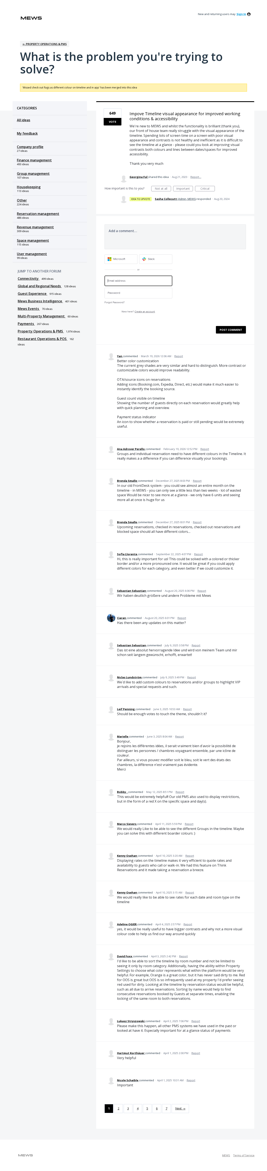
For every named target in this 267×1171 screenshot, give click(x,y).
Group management (33, 173)
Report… (195, 177)
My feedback (27, 133)
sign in (241, 14)
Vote (112, 122)
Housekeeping (28, 187)
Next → (180, 1108)
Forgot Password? (115, 302)
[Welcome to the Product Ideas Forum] (31, 18)
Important (184, 189)
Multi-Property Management (41, 316)
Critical (207, 189)
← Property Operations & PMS (45, 44)
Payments (26, 323)
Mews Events (29, 308)
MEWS (226, 1155)
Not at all (163, 189)
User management (32, 254)
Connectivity (28, 278)
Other (22, 200)
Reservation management (38, 213)
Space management (33, 240)
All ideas (23, 120)
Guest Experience (32, 293)
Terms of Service (243, 1155)
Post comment (231, 330)
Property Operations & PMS (41, 331)
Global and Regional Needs (40, 286)
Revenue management (35, 227)
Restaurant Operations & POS (42, 338)
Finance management (34, 160)
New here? (138, 311)
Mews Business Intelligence (40, 301)
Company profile (30, 146)
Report (178, 356)
